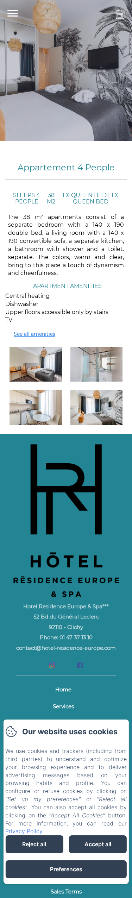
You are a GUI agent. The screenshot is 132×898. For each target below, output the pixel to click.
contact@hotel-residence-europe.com (66, 648)
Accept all (97, 844)
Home (63, 689)
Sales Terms (66, 891)
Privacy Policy (23, 831)
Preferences (66, 869)
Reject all (34, 844)
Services (63, 706)
